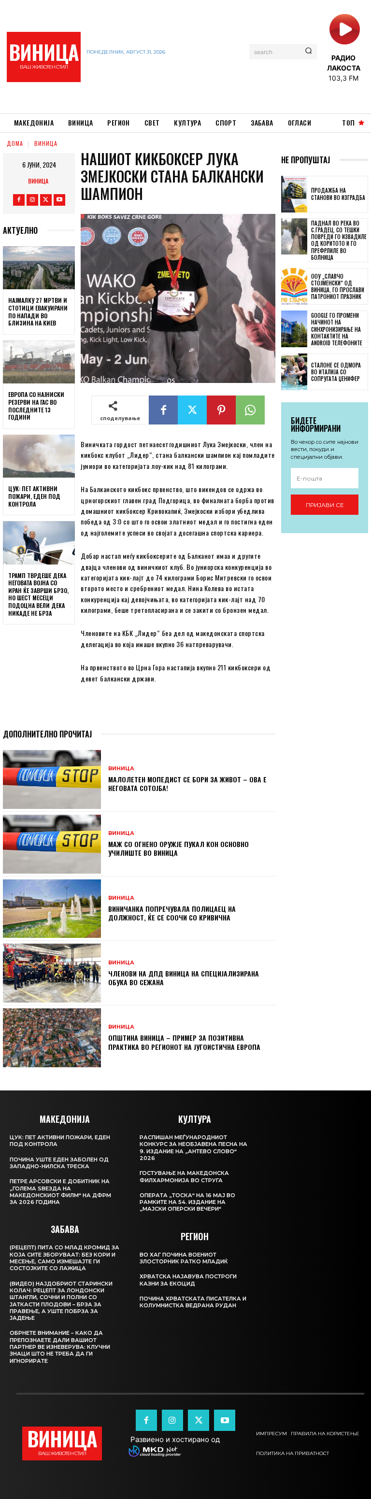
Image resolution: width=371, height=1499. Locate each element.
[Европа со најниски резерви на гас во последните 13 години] (39, 362)
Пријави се (325, 505)
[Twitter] (46, 200)
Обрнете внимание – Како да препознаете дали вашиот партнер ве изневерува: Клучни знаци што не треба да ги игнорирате (60, 1346)
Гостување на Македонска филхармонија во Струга (184, 1176)
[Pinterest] (221, 410)
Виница (45, 143)
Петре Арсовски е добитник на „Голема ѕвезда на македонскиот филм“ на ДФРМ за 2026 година (60, 1191)
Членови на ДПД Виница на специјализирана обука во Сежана (183, 977)
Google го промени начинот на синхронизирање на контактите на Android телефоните (336, 329)
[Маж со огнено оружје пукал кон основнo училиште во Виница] (52, 844)
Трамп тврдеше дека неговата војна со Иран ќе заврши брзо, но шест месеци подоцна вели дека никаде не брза (38, 594)
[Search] (308, 51)
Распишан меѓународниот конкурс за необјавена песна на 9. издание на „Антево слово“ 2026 (193, 1147)
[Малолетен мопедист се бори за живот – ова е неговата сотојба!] (52, 779)
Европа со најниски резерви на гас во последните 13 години (36, 405)
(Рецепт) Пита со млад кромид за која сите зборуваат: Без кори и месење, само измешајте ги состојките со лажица (64, 1258)
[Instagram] (32, 200)
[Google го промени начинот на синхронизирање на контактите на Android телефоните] (294, 329)
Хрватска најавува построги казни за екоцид (188, 1280)
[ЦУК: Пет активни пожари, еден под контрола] (39, 456)
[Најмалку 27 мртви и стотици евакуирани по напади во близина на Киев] (39, 268)
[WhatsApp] (250, 410)
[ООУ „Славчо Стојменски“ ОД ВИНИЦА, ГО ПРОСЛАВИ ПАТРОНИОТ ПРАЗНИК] (294, 286)
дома (15, 143)
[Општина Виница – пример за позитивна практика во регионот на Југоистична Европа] (52, 1037)
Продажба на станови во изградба (338, 193)
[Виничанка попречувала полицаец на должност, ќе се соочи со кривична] (52, 908)
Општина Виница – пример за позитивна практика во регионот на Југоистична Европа (184, 1041)
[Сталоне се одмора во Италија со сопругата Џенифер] (294, 372)
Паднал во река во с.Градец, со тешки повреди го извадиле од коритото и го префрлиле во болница (339, 240)
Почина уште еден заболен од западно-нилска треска (59, 1163)
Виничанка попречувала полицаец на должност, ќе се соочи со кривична (172, 913)
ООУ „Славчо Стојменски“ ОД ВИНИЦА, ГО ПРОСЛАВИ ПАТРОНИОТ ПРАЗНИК (337, 286)
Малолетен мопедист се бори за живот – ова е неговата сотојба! (187, 783)
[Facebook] (19, 200)
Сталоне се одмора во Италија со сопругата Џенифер (336, 372)
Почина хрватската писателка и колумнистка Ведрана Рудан (193, 1302)
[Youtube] (59, 200)
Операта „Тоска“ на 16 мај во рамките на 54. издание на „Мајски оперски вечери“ (187, 1202)
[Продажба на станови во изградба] (294, 194)
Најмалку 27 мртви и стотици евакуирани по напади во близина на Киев (38, 311)
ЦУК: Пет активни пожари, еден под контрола (34, 496)
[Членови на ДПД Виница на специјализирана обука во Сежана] (52, 973)
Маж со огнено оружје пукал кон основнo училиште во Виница (178, 848)
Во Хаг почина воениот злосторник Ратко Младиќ (184, 1258)
